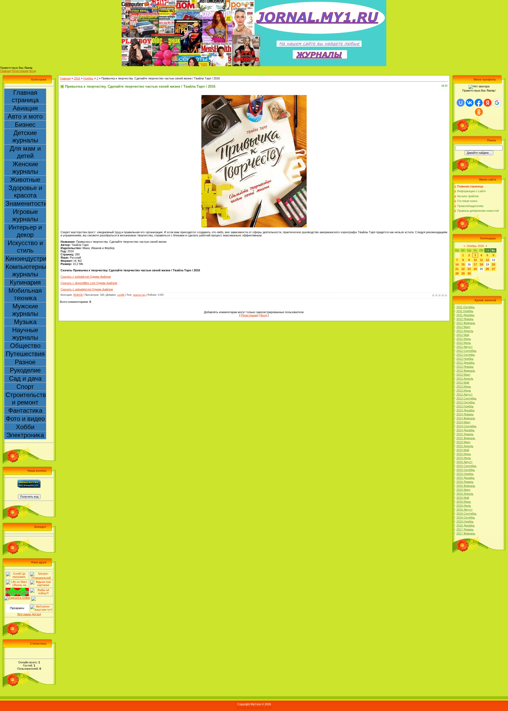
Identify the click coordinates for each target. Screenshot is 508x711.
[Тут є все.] (41, 581)
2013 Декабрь (465, 410)
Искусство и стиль (25, 246)
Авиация (25, 108)
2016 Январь (465, 481)
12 (487, 260)
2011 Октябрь (465, 307)
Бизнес (25, 124)
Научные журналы (25, 333)
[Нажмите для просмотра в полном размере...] (254, 96)
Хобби (25, 426)
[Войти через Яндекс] (488, 103)
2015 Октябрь (465, 469)
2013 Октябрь (465, 402)
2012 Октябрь (465, 354)
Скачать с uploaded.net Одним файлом (87, 289)
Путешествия (25, 353)
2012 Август (464, 346)
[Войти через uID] (461, 103)
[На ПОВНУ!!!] (41, 589)
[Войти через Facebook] (479, 103)
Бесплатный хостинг (250, 707)
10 (475, 260)
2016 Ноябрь (465, 521)
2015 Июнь (463, 454)
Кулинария (25, 282)
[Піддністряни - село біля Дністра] (42, 597)
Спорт (25, 386)
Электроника (25, 435)
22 (463, 269)
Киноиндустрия (26, 258)
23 (469, 269)
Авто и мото (25, 116)
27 (493, 269)
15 (463, 264)
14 (457, 264)
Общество (25, 345)
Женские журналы (25, 167)
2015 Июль (463, 458)
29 (463, 273)
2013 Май (462, 382)
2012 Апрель (464, 330)
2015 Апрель (464, 446)
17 (475, 264)
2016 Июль (463, 505)
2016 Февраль (465, 485)
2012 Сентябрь (466, 350)
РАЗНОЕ (78, 295)
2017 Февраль (465, 533)
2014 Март (463, 422)
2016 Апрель (464, 493)
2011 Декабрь (465, 315)
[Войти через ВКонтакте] (470, 103)
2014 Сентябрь (466, 426)
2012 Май (462, 334)
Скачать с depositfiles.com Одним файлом (89, 283)
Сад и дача (25, 378)
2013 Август (464, 394)
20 (493, 264)
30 (469, 273)
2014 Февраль (465, 418)
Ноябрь (88, 78)
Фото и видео (25, 418)
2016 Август (464, 509)
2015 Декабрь (465, 477)
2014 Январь (465, 414)
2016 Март (463, 489)
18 (481, 264)
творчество (139, 295)
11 (481, 260)
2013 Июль (463, 390)
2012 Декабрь (465, 362)
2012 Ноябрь (465, 358)
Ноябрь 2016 (475, 246)
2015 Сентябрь (466, 465)
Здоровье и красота (25, 191)
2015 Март (463, 442)
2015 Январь (465, 434)
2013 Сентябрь (466, 398)
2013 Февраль (465, 370)
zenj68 (120, 295)
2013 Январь (465, 366)
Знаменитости (26, 203)
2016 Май (462, 497)
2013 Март (463, 374)
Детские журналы (25, 136)
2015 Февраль (465, 438)
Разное (25, 362)
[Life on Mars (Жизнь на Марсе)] (17, 581)
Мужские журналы (25, 310)
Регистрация (20, 71)
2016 (77, 78)
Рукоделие (25, 370)
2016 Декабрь (465, 525)
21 (457, 269)
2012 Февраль (465, 323)
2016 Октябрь (465, 517)
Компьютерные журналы (26, 270)
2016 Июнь (463, 501)
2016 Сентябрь (466, 513)
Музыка (25, 321)
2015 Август (464, 462)
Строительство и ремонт (26, 398)
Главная (5, 71)
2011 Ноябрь (464, 311)
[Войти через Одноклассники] (479, 112)
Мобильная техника (25, 294)
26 (487, 269)
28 (457, 273)
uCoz (268, 707)
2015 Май (462, 450)
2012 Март (463, 326)
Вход (32, 71)
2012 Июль (463, 342)
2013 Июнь (463, 386)
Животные (25, 179)
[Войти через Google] (497, 102)
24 (475, 269)
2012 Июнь (463, 338)
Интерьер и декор (25, 231)
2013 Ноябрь (465, 406)
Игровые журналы (25, 215)
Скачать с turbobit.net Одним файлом (86, 276)
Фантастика (25, 410)
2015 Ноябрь (465, 473)
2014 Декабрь (465, 430)
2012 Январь (465, 319)
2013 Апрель (464, 378)
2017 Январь (465, 529)
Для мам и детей (25, 152)
